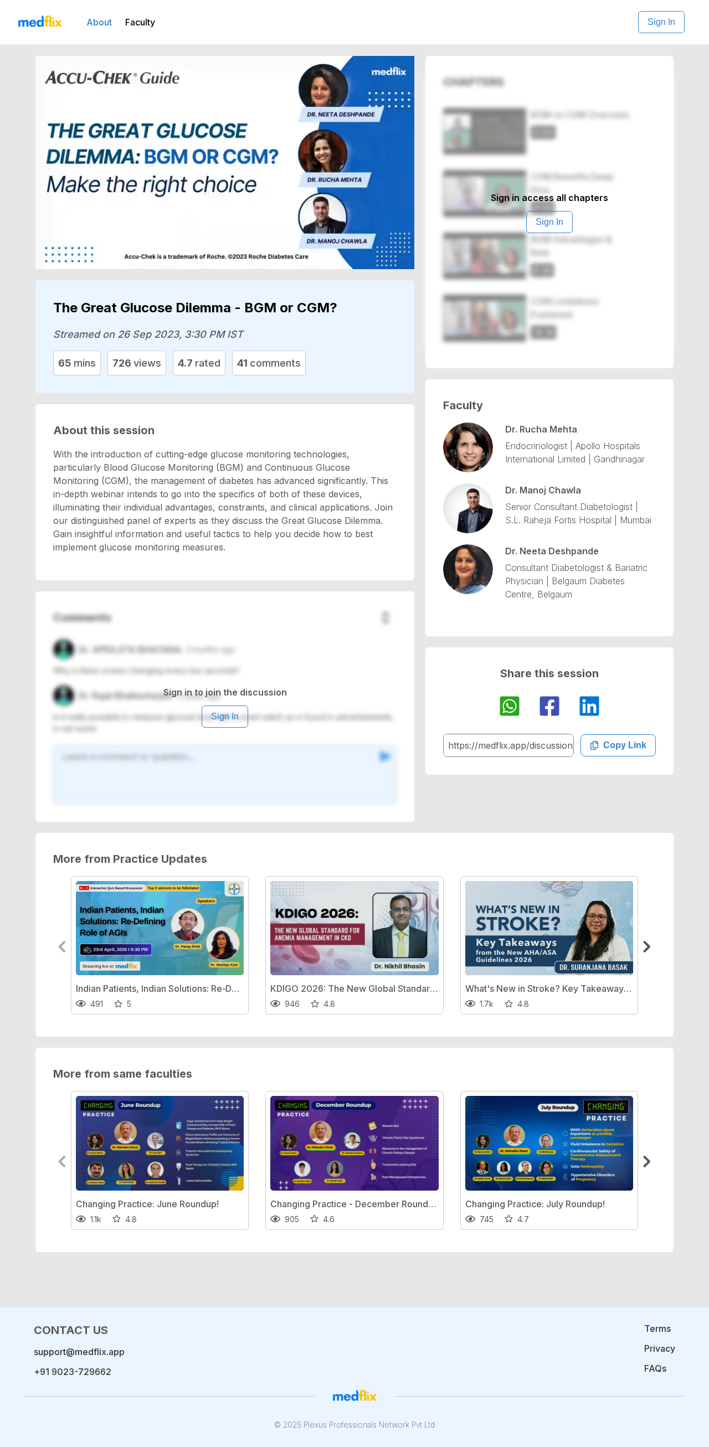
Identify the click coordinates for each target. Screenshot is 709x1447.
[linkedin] (589, 707)
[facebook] (549, 707)
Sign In (661, 22)
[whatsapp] (510, 707)
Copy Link (624, 745)
